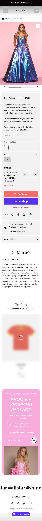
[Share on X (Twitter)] (24, 214)
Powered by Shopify (27, 509)
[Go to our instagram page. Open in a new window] (18, 503)
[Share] (12, 214)
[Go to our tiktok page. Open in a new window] (24, 503)
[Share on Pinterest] (30, 214)
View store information (17, 232)
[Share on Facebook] (18, 214)
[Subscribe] (34, 440)
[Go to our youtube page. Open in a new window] (30, 503)
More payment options (21, 207)
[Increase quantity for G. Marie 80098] (35, 174)
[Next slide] (37, 87)
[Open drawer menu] (5, 10)
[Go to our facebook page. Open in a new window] (12, 503)
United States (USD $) (19, 497)
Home (7, 18)
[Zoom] (37, 26)
